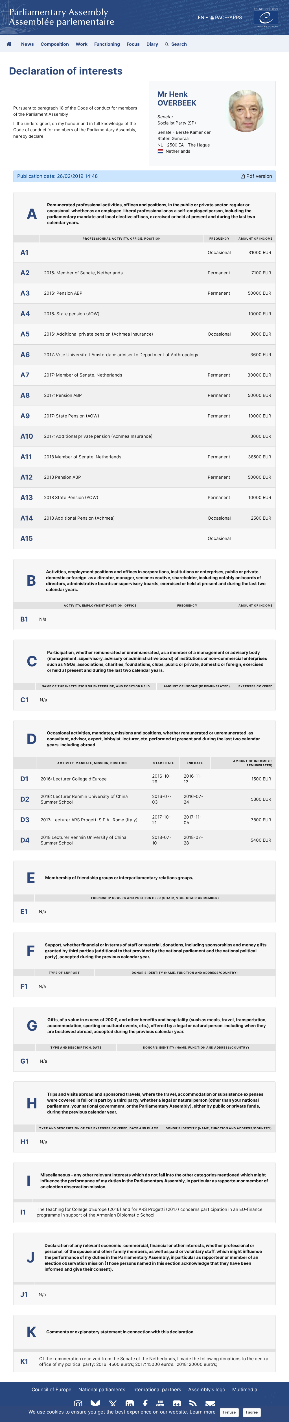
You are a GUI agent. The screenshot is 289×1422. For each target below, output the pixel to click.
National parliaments (101, 1389)
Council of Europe (51, 1389)
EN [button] (201, 17)
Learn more (203, 1412)
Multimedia (244, 1389)
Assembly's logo (206, 1389)
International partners (156, 1389)
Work (81, 44)
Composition (55, 44)
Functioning (107, 44)
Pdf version (259, 176)
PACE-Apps (228, 17)
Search (179, 44)
